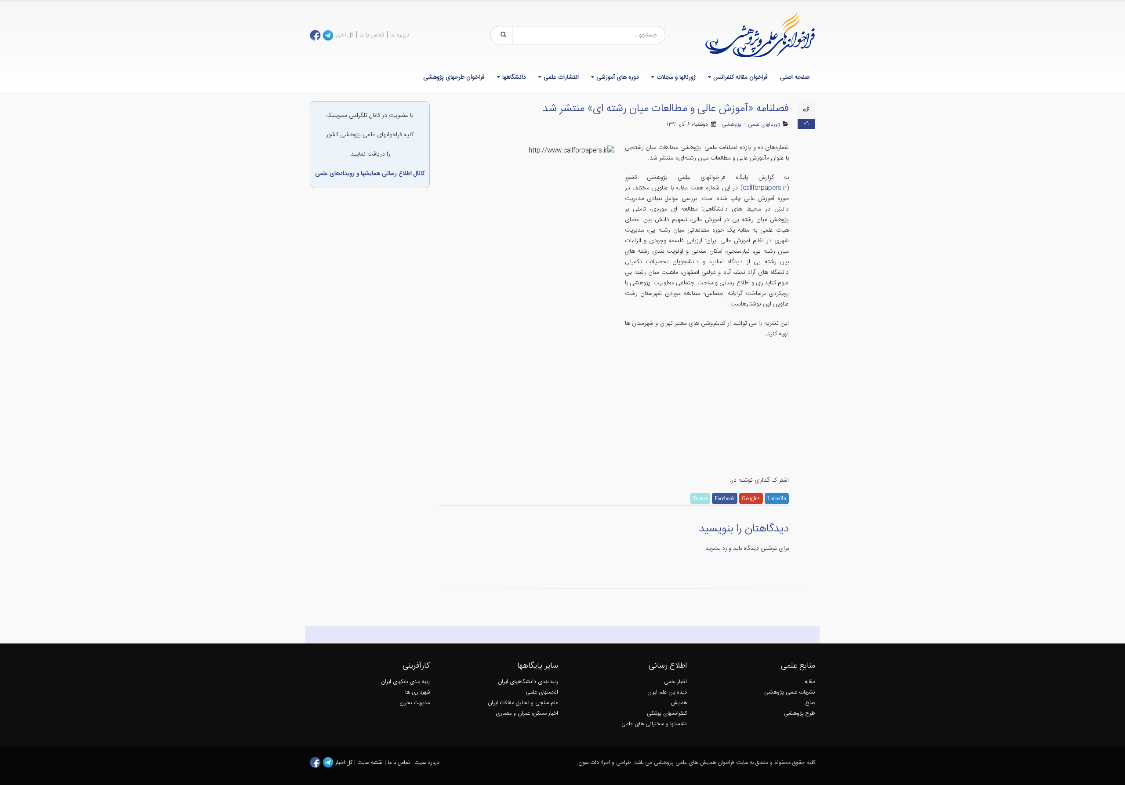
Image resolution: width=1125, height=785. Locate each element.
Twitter (700, 498)
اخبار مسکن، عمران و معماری (527, 713)
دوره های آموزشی (617, 77)
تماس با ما (371, 35)
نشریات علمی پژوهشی (789, 692)
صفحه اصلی (794, 77)
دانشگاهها (514, 77)
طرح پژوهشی (799, 713)
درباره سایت (426, 762)
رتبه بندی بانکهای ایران (405, 682)
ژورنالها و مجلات (676, 77)
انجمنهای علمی (542, 692)
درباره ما (400, 35)
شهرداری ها (417, 692)
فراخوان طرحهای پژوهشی (454, 77)
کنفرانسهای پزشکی (667, 713)
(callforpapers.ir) (764, 188)
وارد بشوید (718, 548)
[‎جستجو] (502, 35)
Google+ (751, 498)
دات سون (588, 762)
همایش (679, 703)
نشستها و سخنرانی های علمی (654, 724)
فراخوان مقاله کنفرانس (740, 77)
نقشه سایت (371, 762)
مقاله (810, 682)
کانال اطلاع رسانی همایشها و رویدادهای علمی (370, 173)
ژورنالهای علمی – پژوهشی (751, 124)
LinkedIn (776, 498)
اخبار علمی (675, 682)
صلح (810, 703)
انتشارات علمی (561, 77)
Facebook (725, 498)
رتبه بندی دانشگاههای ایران (528, 682)
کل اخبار (344, 35)
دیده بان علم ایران (667, 692)
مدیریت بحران (414, 703)
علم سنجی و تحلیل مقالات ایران (523, 703)
